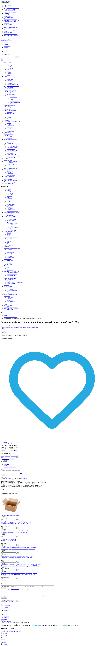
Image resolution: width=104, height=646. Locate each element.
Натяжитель (10, 153)
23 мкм (11, 68)
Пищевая (9, 73)
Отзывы (6, 47)
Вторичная (9, 72)
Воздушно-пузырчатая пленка (11, 8)
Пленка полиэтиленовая (10, 9)
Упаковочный (10, 79)
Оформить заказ (5, 631)
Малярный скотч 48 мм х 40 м (8, 540)
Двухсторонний (11, 83)
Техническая (10, 91)
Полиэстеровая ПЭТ (12, 147)
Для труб (9, 114)
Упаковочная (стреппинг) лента (12, 20)
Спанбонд (6, 13)
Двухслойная (10, 87)
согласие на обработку (15, 589)
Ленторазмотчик (11, 157)
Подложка (9, 117)
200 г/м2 (9, 109)
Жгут (8, 116)
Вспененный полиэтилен (10, 12)
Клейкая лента (7, 16)
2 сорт (11, 99)
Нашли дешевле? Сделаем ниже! (9, 456)
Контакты (6, 53)
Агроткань (9, 127)
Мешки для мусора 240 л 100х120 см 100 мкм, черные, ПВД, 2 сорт (18, 574)
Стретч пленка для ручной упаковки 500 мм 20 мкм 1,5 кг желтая (18, 549)
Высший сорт (13, 97)
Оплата (5, 50)
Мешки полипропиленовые (11, 27)
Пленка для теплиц (9, 30)
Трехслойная (10, 88)
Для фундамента (11, 175)
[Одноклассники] (4, 461)
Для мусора (10, 143)
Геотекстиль (7, 28)
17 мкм (11, 65)
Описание (6, 464)
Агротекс (9, 128)
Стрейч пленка (7, 5)
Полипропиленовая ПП (13, 146)
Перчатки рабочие (8, 17)
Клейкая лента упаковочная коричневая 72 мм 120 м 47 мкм (16, 557)
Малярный (9, 80)
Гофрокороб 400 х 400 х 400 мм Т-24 (10, 515)
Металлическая (11, 149)
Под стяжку (13, 92)
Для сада (9, 172)
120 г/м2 (9, 106)
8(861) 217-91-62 (5, 39)
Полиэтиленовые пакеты (10, 25)
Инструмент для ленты (10, 21)
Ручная (8, 64)
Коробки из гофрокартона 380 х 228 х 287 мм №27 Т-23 (15, 523)
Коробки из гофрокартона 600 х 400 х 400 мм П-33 (14, 532)
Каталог (6, 44)
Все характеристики (6, 336)
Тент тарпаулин (8, 32)
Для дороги (10, 173)
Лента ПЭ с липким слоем (10, 34)
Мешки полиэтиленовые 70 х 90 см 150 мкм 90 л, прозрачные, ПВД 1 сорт (20, 566)
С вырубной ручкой (12, 164)
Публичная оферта (36, 625)
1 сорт (11, 98)
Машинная (9, 69)
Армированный (11, 77)
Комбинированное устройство (15, 155)
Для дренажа (10, 171)
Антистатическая (14, 101)
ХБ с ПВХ (9, 136)
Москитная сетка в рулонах (11, 35)
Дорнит (6, 31)
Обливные (9, 138)
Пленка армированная (9, 10)
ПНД (8, 142)
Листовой (9, 112)
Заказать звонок (5, 42)
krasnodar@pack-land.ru (6, 40)
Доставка (6, 48)
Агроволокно (10, 131)
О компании (7, 46)
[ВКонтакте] (1, 461)
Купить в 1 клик (5, 459)
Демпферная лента (8, 36)
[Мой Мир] (6, 461)
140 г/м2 (9, 108)
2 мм (21, 473)
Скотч (5, 6)
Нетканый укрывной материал (12, 14)
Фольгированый (11, 113)
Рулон (13, 479)
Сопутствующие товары (10, 467)
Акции (5, 51)
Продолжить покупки (15, 631)
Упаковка (9, 478)
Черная (8, 71)
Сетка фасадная (8, 24)
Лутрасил (9, 129)
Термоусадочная (11, 94)
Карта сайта (7, 54)
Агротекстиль (10, 125)
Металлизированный (12, 84)
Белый (5, 477)
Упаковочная (13, 103)
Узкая (8, 75)
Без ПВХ (9, 135)
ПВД (8, 95)
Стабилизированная (15, 102)
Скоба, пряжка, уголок (12, 150)
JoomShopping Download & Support (10, 601)
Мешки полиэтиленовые (10, 19)
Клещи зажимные (11, 154)
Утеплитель (10, 118)
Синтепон (6, 23)
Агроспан (9, 124)
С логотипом (10, 82)
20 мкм (11, 66)
